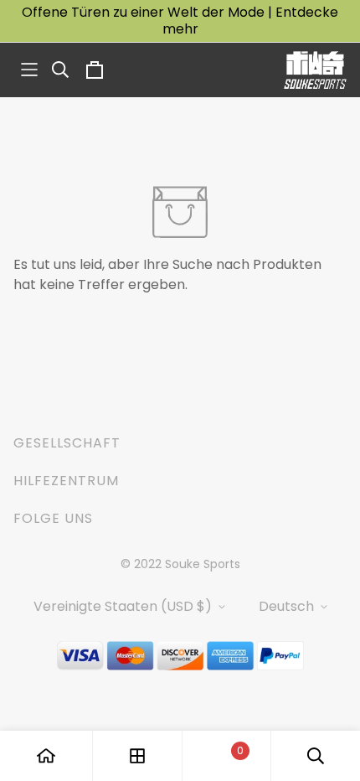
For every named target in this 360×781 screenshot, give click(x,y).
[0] (226, 756)
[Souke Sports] (315, 70)
